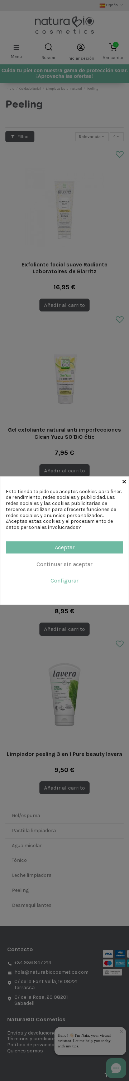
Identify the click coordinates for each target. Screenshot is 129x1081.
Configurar (64, 580)
